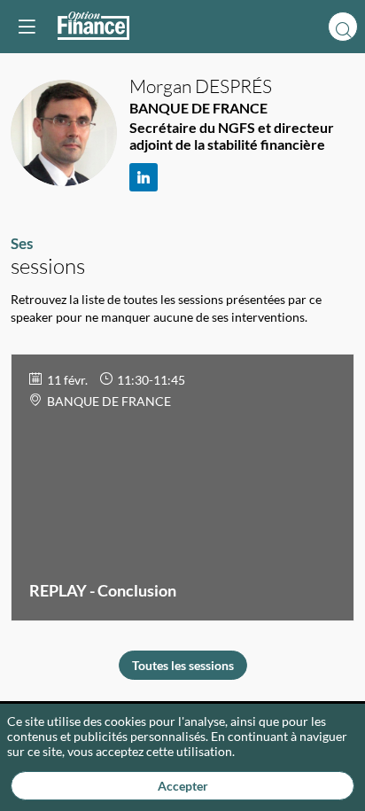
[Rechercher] (343, 27)
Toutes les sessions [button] (183, 665)
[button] (26, 26)
